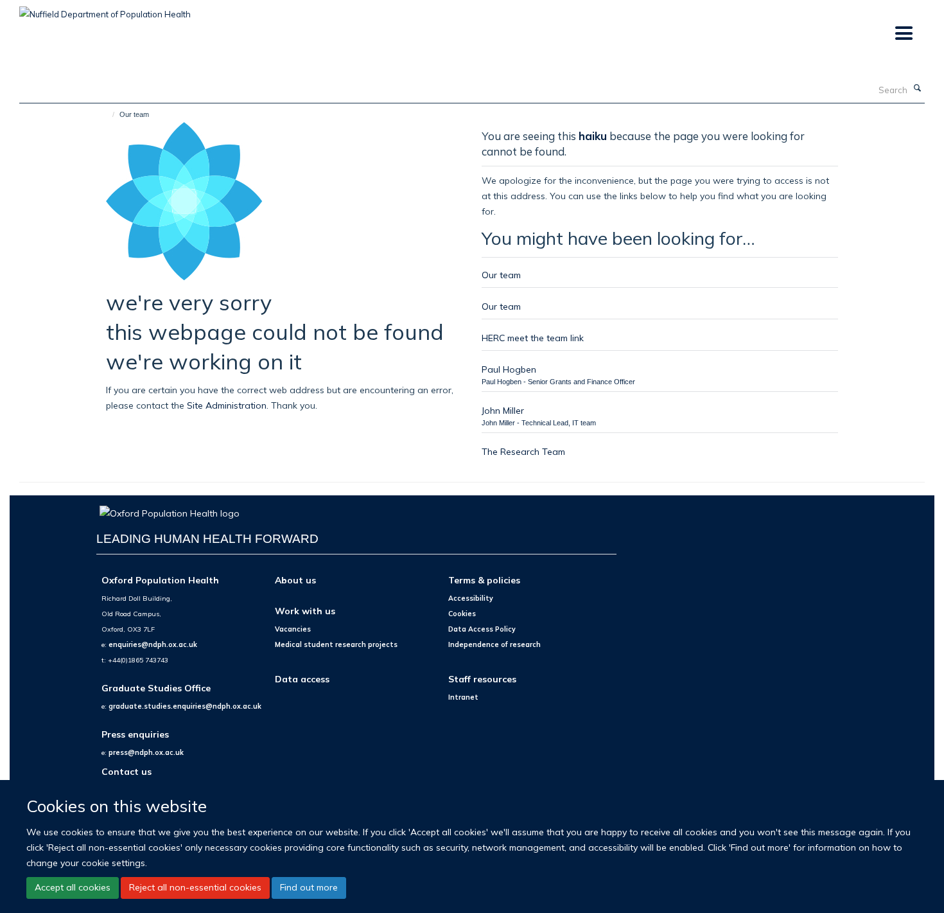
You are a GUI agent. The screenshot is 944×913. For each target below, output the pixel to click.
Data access (302, 678)
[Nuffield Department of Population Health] (105, 9)
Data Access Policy (482, 629)
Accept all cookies (72, 887)
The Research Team (523, 451)
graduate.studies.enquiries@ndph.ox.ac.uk (185, 706)
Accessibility (470, 598)
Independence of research (494, 644)
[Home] (107, 114)
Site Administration (227, 405)
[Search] (918, 89)
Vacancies (293, 629)
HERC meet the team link (533, 337)
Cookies (462, 613)
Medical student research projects (336, 644)
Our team (501, 274)
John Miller (503, 410)
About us (295, 579)
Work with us (305, 610)
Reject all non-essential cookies (195, 887)
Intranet (463, 697)
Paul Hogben (509, 369)
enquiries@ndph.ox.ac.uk (153, 644)
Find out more (309, 887)
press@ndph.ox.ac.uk (146, 752)
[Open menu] (903, 34)
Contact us (126, 771)
